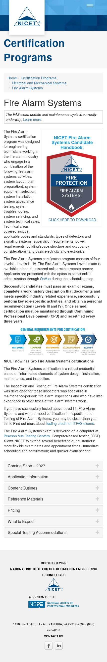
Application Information (28, 477)
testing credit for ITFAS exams (70, 423)
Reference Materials (25, 499)
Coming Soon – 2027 (26, 466)
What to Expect (21, 521)
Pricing (14, 510)
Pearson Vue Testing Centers (27, 435)
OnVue (45, 278)
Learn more (32, 119)
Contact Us (53, 636)
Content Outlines (22, 488)
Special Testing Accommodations (37, 532)
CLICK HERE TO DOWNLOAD (72, 219)
